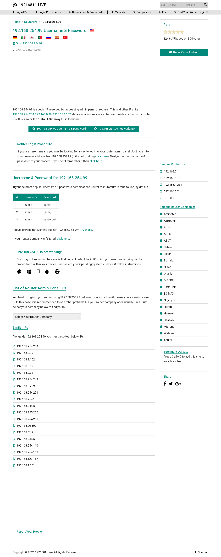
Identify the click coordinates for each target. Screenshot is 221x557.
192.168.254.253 (27, 419)
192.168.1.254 (173, 184)
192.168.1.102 (62, 114)
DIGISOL (169, 280)
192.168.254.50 (26, 439)
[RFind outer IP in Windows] (29, 271)
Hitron (168, 306)
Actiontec (170, 214)
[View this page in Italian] (22, 38)
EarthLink (170, 287)
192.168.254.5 (26, 405)
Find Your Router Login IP (192, 12)
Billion (167, 253)
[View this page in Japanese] (30, 38)
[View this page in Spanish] (55, 38)
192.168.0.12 (25, 366)
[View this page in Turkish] (64, 38)
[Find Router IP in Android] (47, 271)
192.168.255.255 (27, 412)
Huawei (169, 313)
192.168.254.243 (27, 379)
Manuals (120, 12)
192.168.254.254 (23, 114)
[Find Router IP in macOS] (19, 271)
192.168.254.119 (27, 452)
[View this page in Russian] (47, 38)
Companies (144, 12)
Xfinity (168, 340)
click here (101, 156)
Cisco (167, 267)
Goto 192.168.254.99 (29, 43)
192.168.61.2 (25, 432)
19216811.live (32, 5)
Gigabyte (169, 300)
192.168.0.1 (171, 171)
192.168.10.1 (172, 178)
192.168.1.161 (26, 465)
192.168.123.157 (27, 458)
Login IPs (21, 12)
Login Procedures (50, 12)
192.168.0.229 (26, 386)
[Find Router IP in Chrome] (57, 271)
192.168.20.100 (26, 425)
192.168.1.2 (171, 191)
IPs (164, 12)
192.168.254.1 (26, 399)
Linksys (169, 320)
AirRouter (170, 220)
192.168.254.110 (27, 445)
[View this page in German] (15, 38)
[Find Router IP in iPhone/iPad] (38, 271)
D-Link (168, 273)
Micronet (169, 326)
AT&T (167, 240)
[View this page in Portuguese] (38, 38)
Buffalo (168, 260)
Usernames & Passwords (87, 12)
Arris (167, 227)
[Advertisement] (84, 79)
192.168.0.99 (43, 114)
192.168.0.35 (25, 372)
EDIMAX (169, 293)
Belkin (168, 247)
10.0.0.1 (169, 198)
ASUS (167, 234)
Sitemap (203, 552)
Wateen (169, 333)
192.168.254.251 (27, 392)
